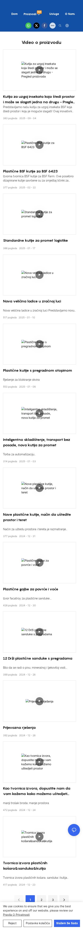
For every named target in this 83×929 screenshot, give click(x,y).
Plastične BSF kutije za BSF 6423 (30, 171)
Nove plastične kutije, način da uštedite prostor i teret (37, 517)
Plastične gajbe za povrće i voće (30, 589)
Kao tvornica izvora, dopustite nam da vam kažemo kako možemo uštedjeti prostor (36, 791)
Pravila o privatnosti (16, 914)
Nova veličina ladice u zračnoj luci (32, 301)
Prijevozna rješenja (19, 727)
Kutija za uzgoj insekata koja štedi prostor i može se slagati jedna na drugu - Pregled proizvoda (39, 99)
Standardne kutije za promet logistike (35, 240)
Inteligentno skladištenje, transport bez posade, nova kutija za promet (36, 442)
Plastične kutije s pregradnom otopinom (37, 370)
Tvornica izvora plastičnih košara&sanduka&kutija (25, 865)
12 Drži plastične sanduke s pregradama (37, 658)
